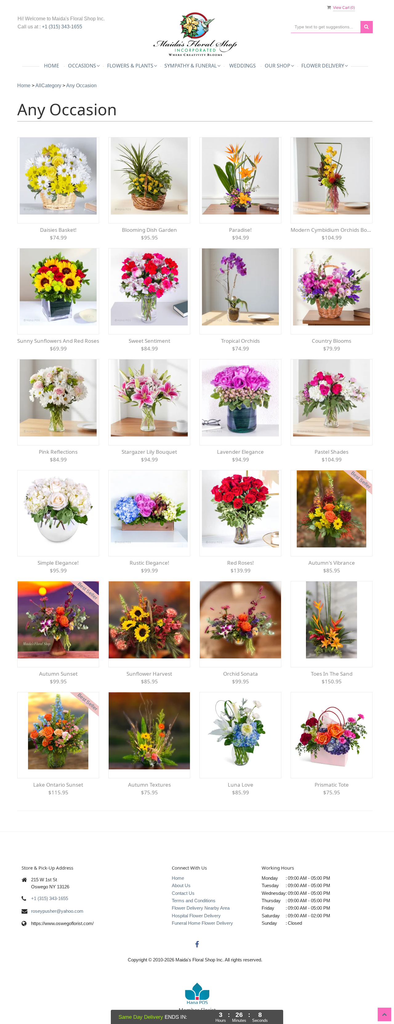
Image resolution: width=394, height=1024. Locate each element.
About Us (181, 885)
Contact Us (183, 893)
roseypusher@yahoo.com (57, 911)
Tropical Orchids (240, 340)
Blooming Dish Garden (149, 229)
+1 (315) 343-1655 (62, 26)
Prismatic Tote (332, 784)
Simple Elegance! (58, 562)
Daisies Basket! (58, 229)
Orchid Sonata (240, 673)
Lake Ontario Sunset (58, 784)
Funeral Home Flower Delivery (202, 923)
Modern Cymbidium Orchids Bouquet (331, 229)
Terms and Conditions (193, 900)
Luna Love (240, 784)
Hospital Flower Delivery (196, 915)
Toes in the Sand (331, 673)
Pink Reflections (58, 451)
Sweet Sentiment (149, 340)
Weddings (242, 65)
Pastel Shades (331, 451)
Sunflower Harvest (149, 673)
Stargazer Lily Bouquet (149, 451)
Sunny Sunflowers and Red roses (58, 340)
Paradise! (240, 229)
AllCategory (48, 85)
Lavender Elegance (240, 451)
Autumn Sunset (58, 673)
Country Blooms (331, 340)
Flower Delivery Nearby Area (201, 908)
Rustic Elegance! (149, 562)
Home (51, 65)
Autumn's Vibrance (331, 562)
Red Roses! (240, 562)
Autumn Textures (149, 784)
